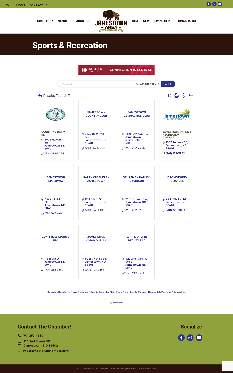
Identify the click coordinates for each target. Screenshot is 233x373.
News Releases (79, 292)
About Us (83, 21)
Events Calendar (100, 292)
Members (64, 21)
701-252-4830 (33, 335)
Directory (45, 21)
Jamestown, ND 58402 (41, 343)
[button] (40, 96)
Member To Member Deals (139, 292)
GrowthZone (150, 369)
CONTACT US (38, 5)
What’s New (140, 21)
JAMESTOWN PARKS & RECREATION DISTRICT (177, 135)
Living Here (163, 21)
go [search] (169, 83)
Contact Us (179, 292)
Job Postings (164, 292)
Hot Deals (116, 292)
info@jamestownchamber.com (46, 351)
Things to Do (186, 21)
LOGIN (20, 5)
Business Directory (58, 292)
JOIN (8, 5)
